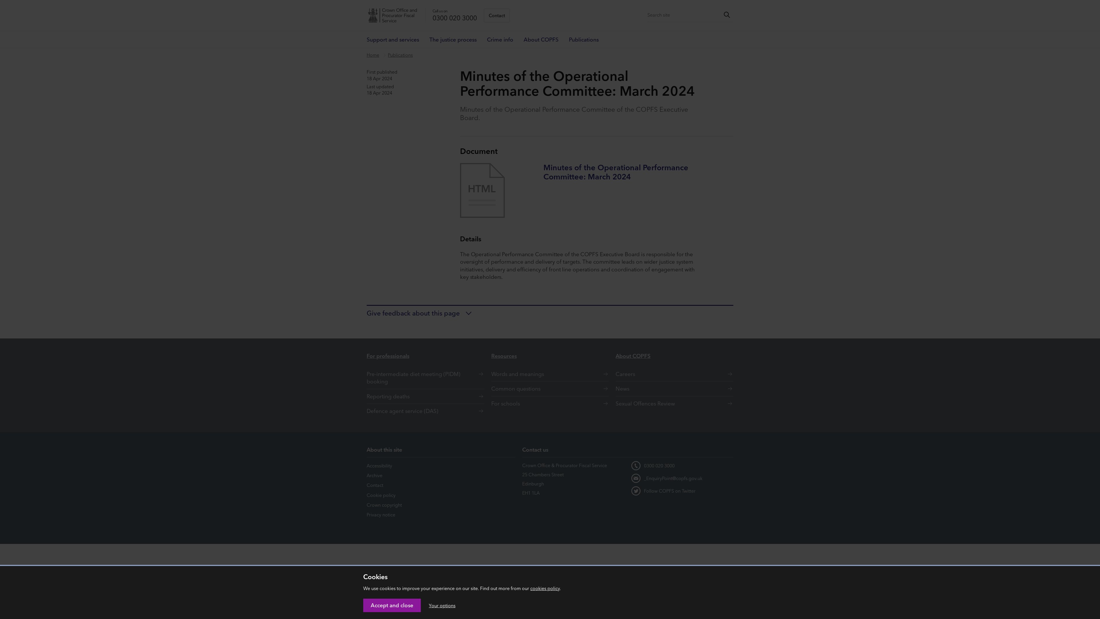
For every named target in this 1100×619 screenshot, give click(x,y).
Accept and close (392, 605)
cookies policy (545, 588)
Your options (442, 605)
